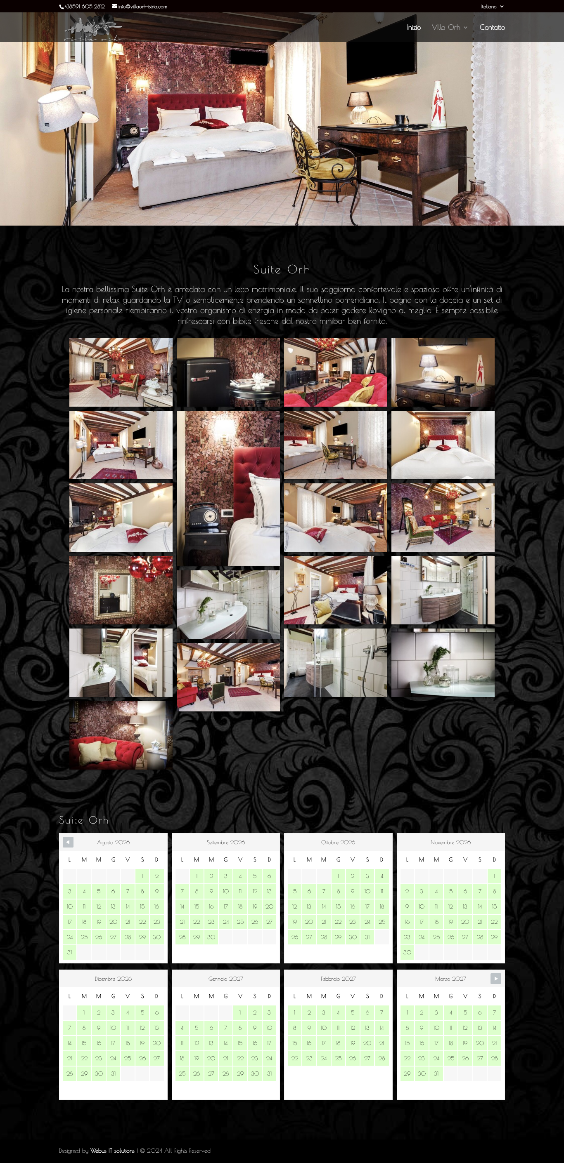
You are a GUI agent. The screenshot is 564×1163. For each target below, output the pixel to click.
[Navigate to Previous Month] (68, 842)
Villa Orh (446, 27)
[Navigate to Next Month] (496, 978)
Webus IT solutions (112, 1150)
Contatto (492, 27)
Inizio (414, 27)
